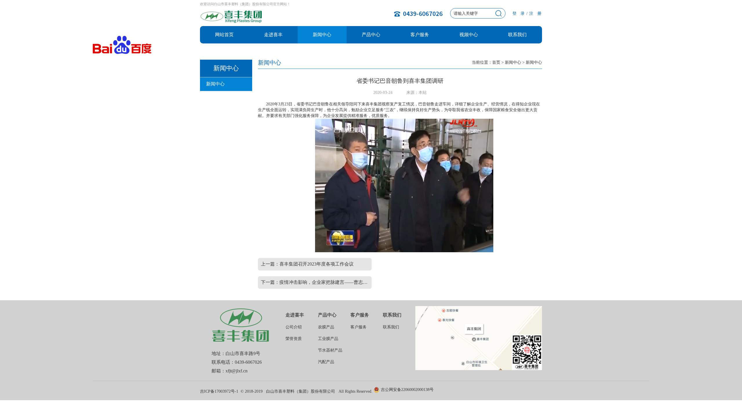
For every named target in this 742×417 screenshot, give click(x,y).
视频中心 (468, 34)
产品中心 (371, 34)
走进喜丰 (273, 34)
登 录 (518, 13)
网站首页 (224, 34)
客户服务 (419, 34)
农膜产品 (326, 327)
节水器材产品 (330, 350)
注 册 (535, 13)
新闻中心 (322, 34)
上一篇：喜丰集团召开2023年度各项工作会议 (307, 263)
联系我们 (517, 34)
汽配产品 (326, 362)
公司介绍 (293, 327)
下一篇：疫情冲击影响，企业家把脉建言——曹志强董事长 (316, 282)
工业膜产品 (328, 338)
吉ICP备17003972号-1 (219, 391)
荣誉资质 (293, 338)
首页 (496, 62)
